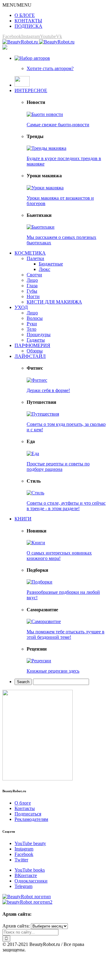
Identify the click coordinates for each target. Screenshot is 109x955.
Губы (32, 291)
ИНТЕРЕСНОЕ (31, 90)
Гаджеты (36, 339)
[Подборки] (39, 581)
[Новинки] (36, 542)
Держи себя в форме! (48, 390)
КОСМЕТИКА (30, 253)
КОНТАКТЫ (28, 20)
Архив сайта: (16, 925)
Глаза (32, 285)
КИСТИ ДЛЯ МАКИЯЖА (54, 301)
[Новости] (45, 114)
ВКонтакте (26, 875)
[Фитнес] (37, 380)
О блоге (23, 802)
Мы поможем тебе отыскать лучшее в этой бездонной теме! (65, 634)
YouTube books (30, 870)
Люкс (44, 269)
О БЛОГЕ (25, 15)
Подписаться (28, 813)
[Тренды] (46, 148)
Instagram (24, 848)
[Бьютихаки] (40, 227)
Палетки (35, 258)
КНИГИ (23, 518)
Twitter (21, 859)
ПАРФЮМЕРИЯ (32, 345)
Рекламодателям (31, 819)
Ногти (33, 296)
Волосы (35, 318)
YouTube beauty (30, 843)
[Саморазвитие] (44, 621)
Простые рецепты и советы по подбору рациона (58, 466)
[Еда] (33, 453)
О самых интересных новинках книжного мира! (59, 555)
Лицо (32, 280)
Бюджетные (51, 263)
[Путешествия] (43, 413)
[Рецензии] (39, 660)
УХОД (21, 307)
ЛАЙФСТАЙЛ (30, 356)
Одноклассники (31, 880)
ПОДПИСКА (28, 26)
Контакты (25, 808)
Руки (32, 323)
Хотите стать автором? (50, 68)
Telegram (23, 886)
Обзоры (35, 350)
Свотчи (34, 274)
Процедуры (39, 334)
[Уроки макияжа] (45, 187)
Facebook (24, 854)
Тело (31, 329)
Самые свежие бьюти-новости (58, 124)
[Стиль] (35, 492)
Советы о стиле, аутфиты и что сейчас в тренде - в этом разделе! (66, 505)
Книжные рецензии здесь (53, 671)
